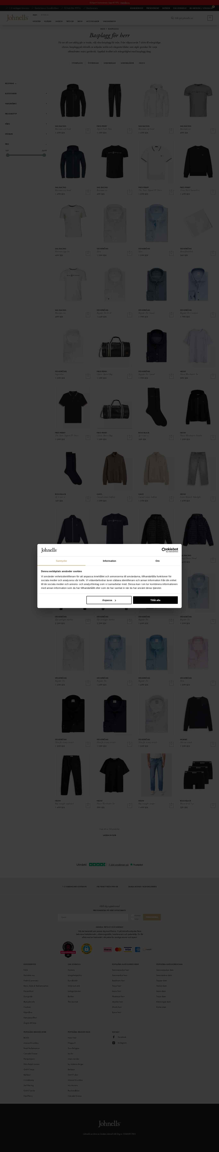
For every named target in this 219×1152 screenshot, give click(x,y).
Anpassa (107, 600)
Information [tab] (109, 560)
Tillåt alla (155, 600)
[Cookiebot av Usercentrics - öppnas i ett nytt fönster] (164, 550)
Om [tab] (158, 560)
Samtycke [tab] (61, 560)
